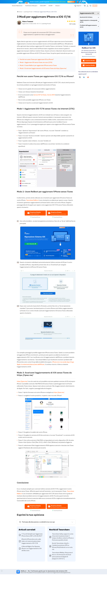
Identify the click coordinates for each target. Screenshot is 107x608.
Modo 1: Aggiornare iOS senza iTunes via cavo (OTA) (36, 62)
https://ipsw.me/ (22, 381)
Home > (21, 11)
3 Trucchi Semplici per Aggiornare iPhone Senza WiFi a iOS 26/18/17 (32, 535)
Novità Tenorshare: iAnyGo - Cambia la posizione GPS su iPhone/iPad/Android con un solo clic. (62, 546)
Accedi (95, 5)
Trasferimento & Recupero (31, 5)
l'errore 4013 (51, 95)
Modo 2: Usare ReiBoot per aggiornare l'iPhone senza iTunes (38, 65)
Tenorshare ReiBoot (32, 200)
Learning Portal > (28, 11)
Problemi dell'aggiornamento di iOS (88, 26)
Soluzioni (57, 5)
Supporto (79, 5)
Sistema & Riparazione (17, 5)
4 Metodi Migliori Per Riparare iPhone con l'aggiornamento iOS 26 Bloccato (31, 548)
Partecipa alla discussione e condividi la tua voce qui (38, 522)
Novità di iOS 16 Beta (86, 17)
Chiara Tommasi (27, 21)
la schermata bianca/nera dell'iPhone (32, 364)
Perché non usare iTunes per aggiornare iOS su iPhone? (37, 59)
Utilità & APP (43, 5)
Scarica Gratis (90, 60)
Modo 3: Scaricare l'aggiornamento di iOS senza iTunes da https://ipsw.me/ (43, 68)
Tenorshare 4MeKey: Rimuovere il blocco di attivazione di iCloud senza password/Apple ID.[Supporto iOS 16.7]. (62, 556)
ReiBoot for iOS (88, 48)
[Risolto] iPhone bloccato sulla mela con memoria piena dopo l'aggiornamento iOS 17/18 (31, 541)
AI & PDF (50, 5)
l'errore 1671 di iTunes (40, 95)
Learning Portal (46, 23)
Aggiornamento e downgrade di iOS (88, 21)
